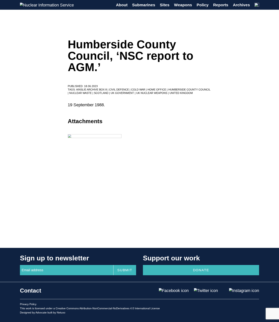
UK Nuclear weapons (152, 92)
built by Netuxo (56, 312)
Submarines (143, 5)
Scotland (101, 92)
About (122, 5)
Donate (201, 270)
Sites (164, 5)
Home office (157, 89)
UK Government (123, 92)
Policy (203, 5)
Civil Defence (119, 89)
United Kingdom (181, 92)
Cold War (138, 89)
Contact (30, 290)
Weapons (183, 5)
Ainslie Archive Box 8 (92, 89)
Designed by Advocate (33, 312)
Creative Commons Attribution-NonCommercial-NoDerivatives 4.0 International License (108, 308)
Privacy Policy (28, 304)
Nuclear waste (80, 92)
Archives (241, 5)
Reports (220, 5)
